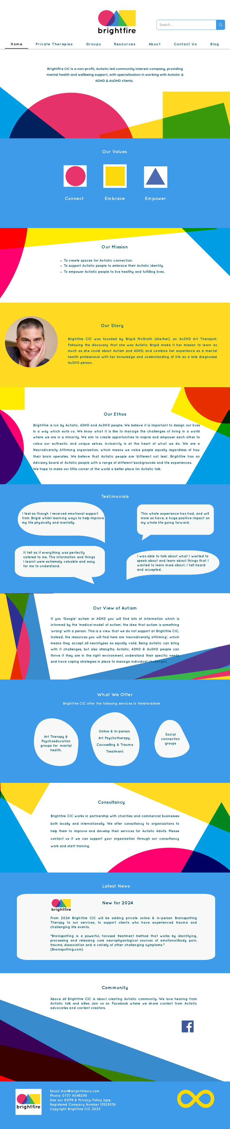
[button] (54, 44)
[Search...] (220, 25)
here (107, 1100)
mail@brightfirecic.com (80, 1091)
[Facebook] (188, 1026)
